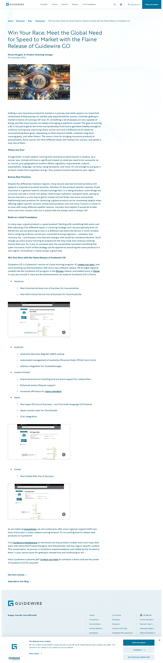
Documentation (95, 624)
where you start (86, 264)
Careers (92, 615)
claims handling (53, 391)
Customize (137, 650)
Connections (30, 529)
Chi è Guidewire (89, 4)
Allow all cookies (138, 643)
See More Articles (16, 574)
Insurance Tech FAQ (119, 628)
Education (116, 624)
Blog (30, 21)
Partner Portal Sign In (147, 633)
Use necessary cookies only (139, 657)
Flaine (96, 271)
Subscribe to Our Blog (18, 581)
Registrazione (135, 4)
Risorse (75, 4)
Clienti (54, 4)
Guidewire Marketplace (25, 542)
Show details (34, 653)
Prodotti (43, 4)
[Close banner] (159, 640)
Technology (40, 21)
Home (10, 21)
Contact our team (49, 559)
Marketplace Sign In (147, 628)
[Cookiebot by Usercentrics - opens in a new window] (14, 658)
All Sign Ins (147, 615)
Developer (116, 619)
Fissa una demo (151, 4)
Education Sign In (146, 624)
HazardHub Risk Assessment (122, 633)
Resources (20, 21)
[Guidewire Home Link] (25, 603)
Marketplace (93, 633)
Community (116, 615)
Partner (65, 4)
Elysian (60, 271)
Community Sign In (147, 619)
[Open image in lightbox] (55, 320)
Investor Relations (95, 628)
